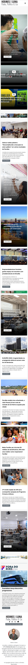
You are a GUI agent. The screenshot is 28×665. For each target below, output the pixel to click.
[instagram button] (12, 621)
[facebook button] (9, 621)
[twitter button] (15, 621)
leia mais (7, 56)
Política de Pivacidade (14, 624)
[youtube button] (18, 621)
